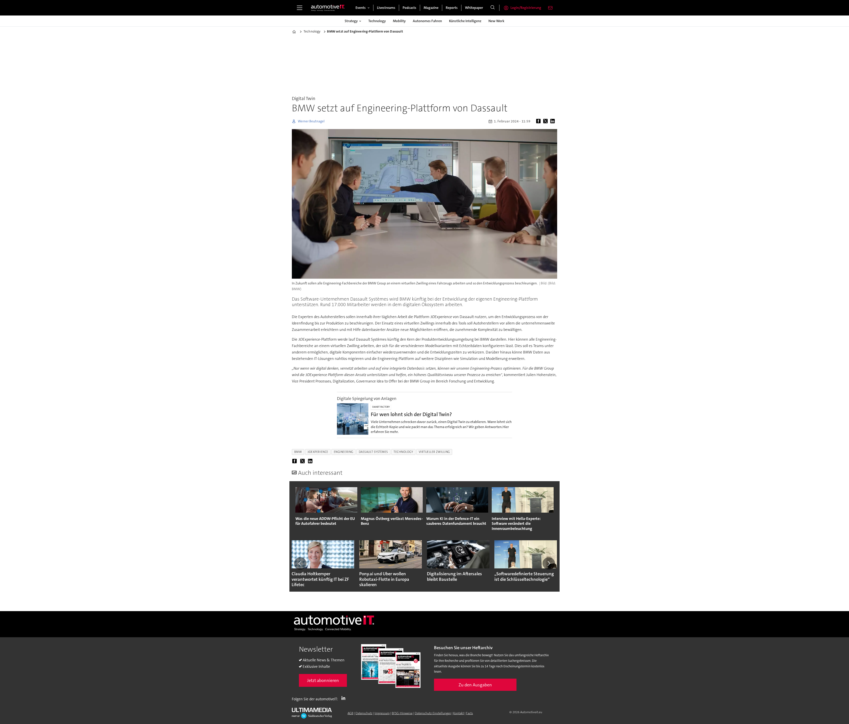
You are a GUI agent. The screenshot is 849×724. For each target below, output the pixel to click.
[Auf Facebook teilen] (539, 121)
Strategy (351, 21)
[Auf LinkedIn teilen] (553, 121)
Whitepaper (474, 7)
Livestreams (386, 7)
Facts (469, 713)
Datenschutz (364, 713)
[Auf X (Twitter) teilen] (546, 121)
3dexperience (317, 452)
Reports (452, 7)
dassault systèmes (373, 452)
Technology (377, 21)
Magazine (431, 7)
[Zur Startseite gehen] (328, 8)
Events (361, 7)
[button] (300, 563)
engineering (343, 452)
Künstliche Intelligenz (465, 21)
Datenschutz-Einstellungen (433, 713)
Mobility (399, 21)
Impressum (382, 713)
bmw (298, 452)
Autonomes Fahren (427, 21)
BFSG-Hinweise (402, 713)
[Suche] (492, 7)
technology (403, 452)
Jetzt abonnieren (323, 680)
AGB (350, 713)
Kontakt (458, 713)
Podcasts (409, 7)
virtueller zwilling (434, 452)
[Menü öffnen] (299, 7)
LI (344, 698)
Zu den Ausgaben (475, 685)
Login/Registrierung (526, 7)
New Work (496, 21)
